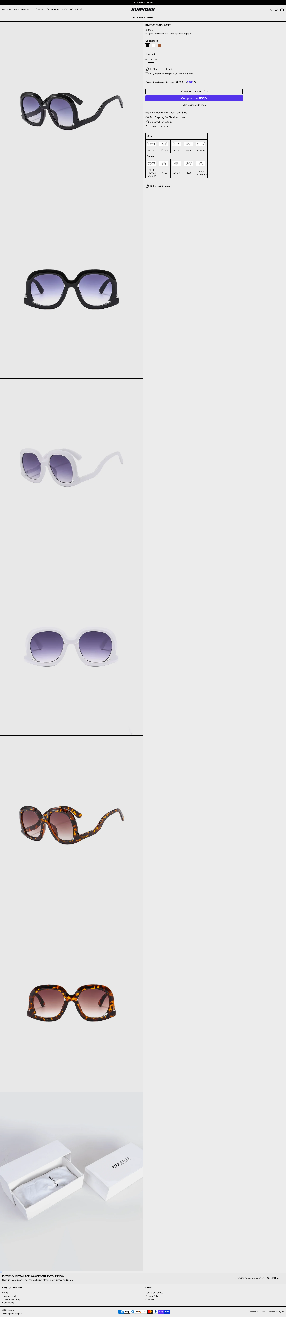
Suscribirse (273, 1277)
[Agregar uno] (156, 60)
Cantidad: (150, 54)
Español (252, 1312)
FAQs (5, 1292)
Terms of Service (154, 1292)
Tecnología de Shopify (12, 1313)
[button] (276, 9)
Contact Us (8, 1302)
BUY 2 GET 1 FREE (143, 2)
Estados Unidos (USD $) (271, 1312)
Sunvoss (13, 1310)
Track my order (10, 1296)
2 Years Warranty (11, 1299)
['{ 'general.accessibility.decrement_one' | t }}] (146, 60)
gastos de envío (155, 33)
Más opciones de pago (194, 105)
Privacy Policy (152, 1296)
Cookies (149, 1299)
